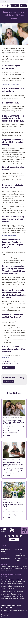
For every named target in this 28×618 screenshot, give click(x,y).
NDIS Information (11, 361)
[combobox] (15, 1)
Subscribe (13, 539)
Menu (22, 5)
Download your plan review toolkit (10, 84)
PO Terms (3, 607)
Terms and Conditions (17, 605)
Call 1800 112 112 (19, 549)
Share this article (7, 368)
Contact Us (3, 605)
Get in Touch (7, 382)
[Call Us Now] (9, 5)
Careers (9, 605)
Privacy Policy (9, 607)
